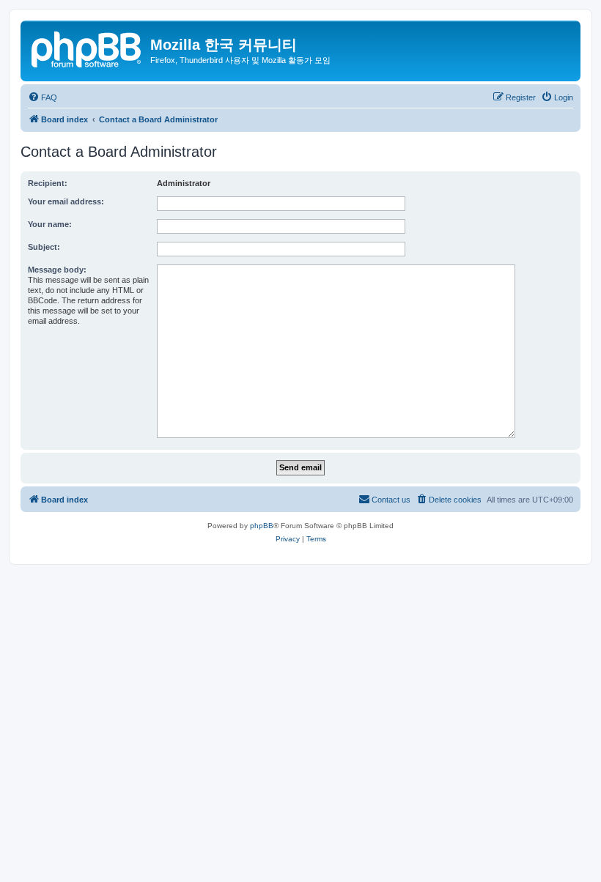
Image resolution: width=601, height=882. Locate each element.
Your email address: (66, 201)
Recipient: (47, 183)
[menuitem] (42, 97)
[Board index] (87, 47)
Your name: (50, 224)
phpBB (261, 526)
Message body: (57, 269)
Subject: (44, 246)
